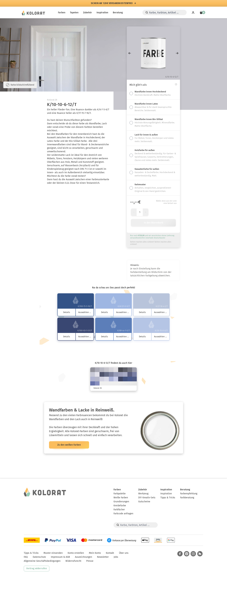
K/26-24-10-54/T (129, 369)
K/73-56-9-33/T (134, 379)
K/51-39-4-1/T (97, 383)
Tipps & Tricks (167, 497)
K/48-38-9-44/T (106, 374)
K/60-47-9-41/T (129, 374)
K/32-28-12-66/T (125, 369)
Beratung (118, 12)
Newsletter (103, 557)
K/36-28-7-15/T (116, 374)
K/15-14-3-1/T (102, 379)
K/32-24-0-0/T (111, 379)
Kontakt (110, 553)
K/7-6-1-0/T (97, 374)
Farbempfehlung (188, 493)
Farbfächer (119, 509)
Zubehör (87, 12)
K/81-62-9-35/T (125, 379)
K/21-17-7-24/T (134, 369)
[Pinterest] (186, 553)
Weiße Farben (121, 497)
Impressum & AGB (60, 557)
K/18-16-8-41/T (92, 369)
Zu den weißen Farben (69, 444)
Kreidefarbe (120, 505)
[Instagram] (193, 553)
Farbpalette (120, 493)
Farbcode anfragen (123, 513)
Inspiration (102, 12)
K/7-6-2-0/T (106, 379)
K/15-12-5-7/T (92, 374)
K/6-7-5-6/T (111, 369)
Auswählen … (84, 312)
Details (66, 312)
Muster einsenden (53, 553)
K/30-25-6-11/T (125, 374)
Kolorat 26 (52, 99)
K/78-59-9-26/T (129, 379)
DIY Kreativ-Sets (146, 497)
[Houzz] (200, 553)
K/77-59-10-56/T (120, 379)
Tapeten (74, 12)
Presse (89, 561)
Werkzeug (143, 493)
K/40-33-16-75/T (120, 369)
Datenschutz (39, 557)
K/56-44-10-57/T (102, 374)
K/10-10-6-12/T (106, 369)
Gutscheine (144, 501)
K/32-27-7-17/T (120, 374)
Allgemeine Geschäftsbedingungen (42, 561)
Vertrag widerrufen (36, 568)
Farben (61, 12)
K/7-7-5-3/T (116, 369)
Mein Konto (95, 553)
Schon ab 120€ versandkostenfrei (112, 3)
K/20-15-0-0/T (116, 379)
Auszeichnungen (83, 557)
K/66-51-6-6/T (92, 383)
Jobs (116, 557)
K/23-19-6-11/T (97, 379)
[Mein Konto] (193, 12)
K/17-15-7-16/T (102, 369)
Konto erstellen (76, 553)
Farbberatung (187, 497)
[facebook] (180, 553)
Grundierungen (121, 501)
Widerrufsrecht (73, 561)
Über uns (123, 553)
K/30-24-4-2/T (92, 379)
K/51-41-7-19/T (134, 374)
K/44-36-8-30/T (111, 374)
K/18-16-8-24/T (97, 369)
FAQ (26, 557)
